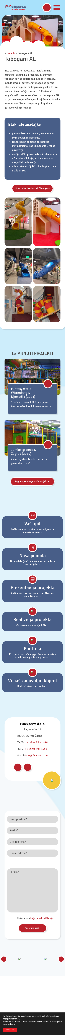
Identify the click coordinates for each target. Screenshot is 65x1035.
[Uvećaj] (27, 201)
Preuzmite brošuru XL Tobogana (32, 188)
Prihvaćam (10, 1030)
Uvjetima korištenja (41, 918)
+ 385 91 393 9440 (36, 749)
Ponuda (11, 53)
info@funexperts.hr (36, 755)
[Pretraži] (46, 7)
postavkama (9, 1024)
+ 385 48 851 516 (37, 742)
